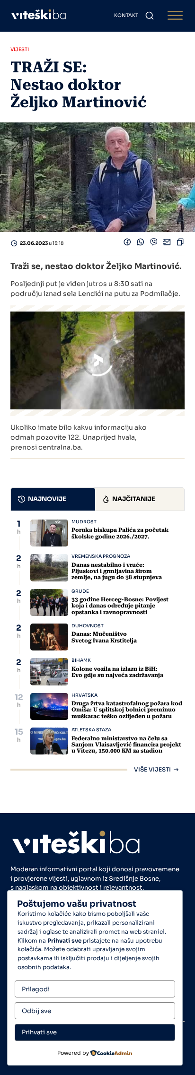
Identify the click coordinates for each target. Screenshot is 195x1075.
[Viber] (154, 244)
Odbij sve (36, 1011)
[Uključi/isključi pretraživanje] (149, 15)
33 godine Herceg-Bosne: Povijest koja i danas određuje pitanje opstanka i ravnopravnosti (119, 605)
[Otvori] (175, 15)
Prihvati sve (39, 1032)
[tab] (53, 499)
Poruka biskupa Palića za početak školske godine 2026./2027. (119, 533)
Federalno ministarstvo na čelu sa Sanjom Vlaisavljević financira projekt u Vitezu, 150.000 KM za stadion (126, 744)
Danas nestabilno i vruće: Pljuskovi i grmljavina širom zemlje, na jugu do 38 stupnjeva (116, 571)
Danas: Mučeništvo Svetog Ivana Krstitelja (104, 637)
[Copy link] (180, 244)
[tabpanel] (97, 646)
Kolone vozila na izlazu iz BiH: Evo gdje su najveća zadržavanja (117, 672)
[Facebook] (127, 244)
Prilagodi (36, 989)
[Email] (167, 244)
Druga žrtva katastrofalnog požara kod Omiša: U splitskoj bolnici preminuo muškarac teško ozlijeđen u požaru (126, 709)
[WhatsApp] (140, 244)
